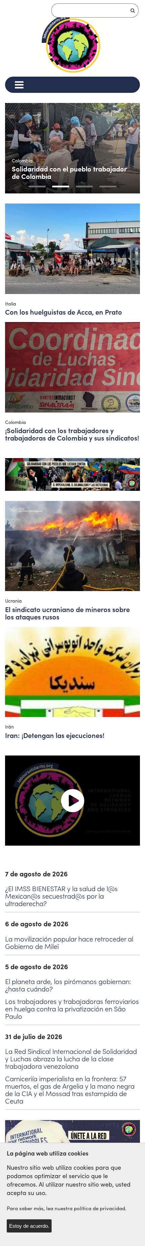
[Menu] (19, 84)
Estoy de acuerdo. (29, 1226)
